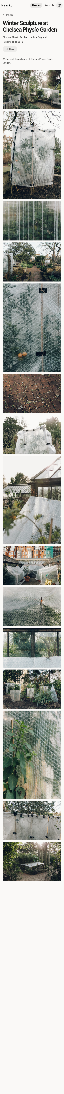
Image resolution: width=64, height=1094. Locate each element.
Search (49, 5)
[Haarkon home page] (8, 5)
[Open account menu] (59, 5)
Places (36, 5)
